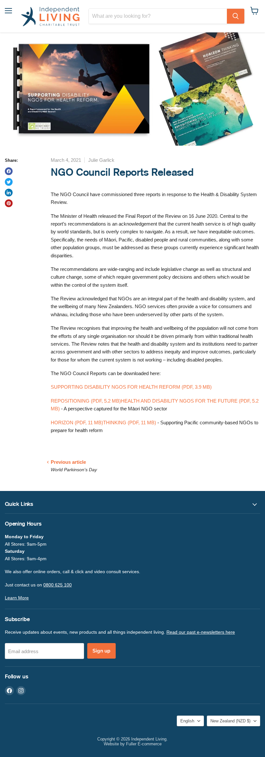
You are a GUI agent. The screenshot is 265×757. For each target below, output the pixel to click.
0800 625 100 (57, 584)
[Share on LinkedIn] (9, 192)
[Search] (235, 16)
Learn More (17, 597)
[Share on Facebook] (9, 171)
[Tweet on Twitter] (9, 182)
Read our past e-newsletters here (200, 632)
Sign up (101, 650)
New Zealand (230, 720)
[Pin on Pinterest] (9, 203)
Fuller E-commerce (144, 743)
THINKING (129, 422)
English (187, 720)
